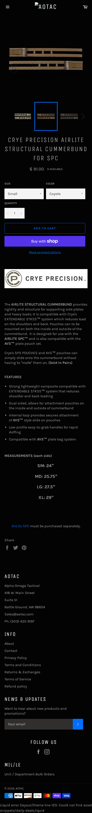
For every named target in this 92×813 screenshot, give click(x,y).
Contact (10, 651)
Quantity (10, 203)
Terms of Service (17, 679)
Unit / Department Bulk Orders (29, 774)
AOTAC (20, 788)
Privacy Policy (15, 658)
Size (7, 183)
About (9, 643)
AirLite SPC (20, 526)
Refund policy (15, 686)
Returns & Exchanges (22, 672)
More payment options (45, 252)
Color (50, 183)
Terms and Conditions (22, 665)
